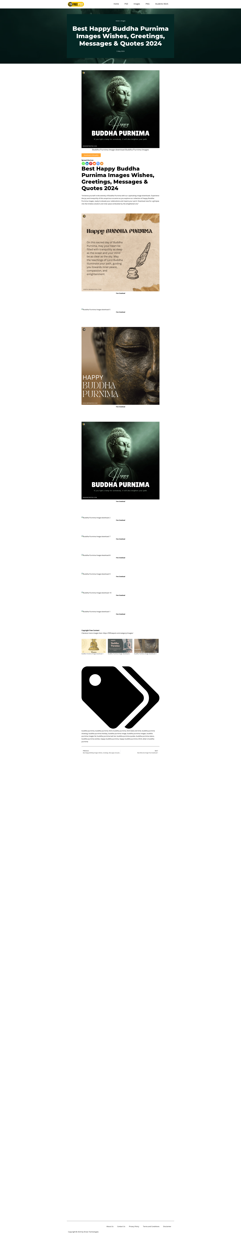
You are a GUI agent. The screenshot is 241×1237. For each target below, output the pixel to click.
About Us (109, 1226)
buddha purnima (88, 731)
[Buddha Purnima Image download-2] (120, 646)
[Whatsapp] (83, 163)
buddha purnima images (136, 733)
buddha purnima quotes (126, 736)
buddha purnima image (117, 733)
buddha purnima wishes (91, 739)
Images (137, 4)
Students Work (161, 4)
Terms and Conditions (151, 1226)
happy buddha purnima (110, 739)
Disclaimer (167, 1226)
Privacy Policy (134, 1226)
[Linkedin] (87, 163)
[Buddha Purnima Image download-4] (146, 646)
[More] (101, 163)
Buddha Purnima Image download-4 (145, 654)
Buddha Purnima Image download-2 (119, 654)
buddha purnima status (145, 736)
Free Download (120, 293)
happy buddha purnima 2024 (131, 739)
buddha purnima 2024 (103, 731)
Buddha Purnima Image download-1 (93, 654)
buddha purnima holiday (98, 733)
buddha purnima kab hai (106, 736)
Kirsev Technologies (91, 1232)
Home (116, 4)
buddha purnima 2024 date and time (127, 731)
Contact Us (121, 1226)
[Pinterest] (90, 163)
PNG (147, 4)
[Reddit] (94, 163)
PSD (126, 4)
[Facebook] (98, 163)
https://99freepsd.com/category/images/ (118, 633)
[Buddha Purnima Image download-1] (94, 646)
